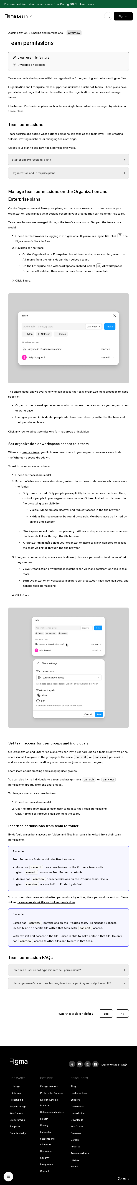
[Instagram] (87, 1064)
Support (75, 1099)
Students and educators (47, 1141)
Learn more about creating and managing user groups (42, 770)
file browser (36, 236)
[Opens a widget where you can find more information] (123, 1178)
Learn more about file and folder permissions (46, 902)
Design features (49, 1086)
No (122, 1013)
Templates (15, 1126)
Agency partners (80, 1153)
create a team (30, 452)
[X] (72, 1064)
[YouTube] (80, 1064)
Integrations (46, 1164)
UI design (15, 1086)
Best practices (79, 1093)
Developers (77, 1106)
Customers (46, 1151)
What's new (77, 1126)
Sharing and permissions (47, 32)
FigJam (44, 1118)
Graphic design (18, 1106)
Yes (105, 1013)
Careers (75, 1139)
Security (44, 1157)
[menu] (114, 1064)
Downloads (77, 1119)
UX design (15, 1093)
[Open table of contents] (8, 1176)
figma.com (71, 236)
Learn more (87, 4)
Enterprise (46, 1132)
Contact (44, 1171)
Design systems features (49, 1102)
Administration (17, 32)
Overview (74, 32)
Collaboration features (52, 1112)
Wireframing (16, 1113)
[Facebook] (95, 1064)
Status (74, 1166)
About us (75, 1146)
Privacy (75, 1159)
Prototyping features (51, 1093)
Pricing (44, 1125)
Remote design (18, 1133)
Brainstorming (17, 1119)
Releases (76, 1133)
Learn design (78, 1113)
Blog (73, 1086)
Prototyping (16, 1099)
